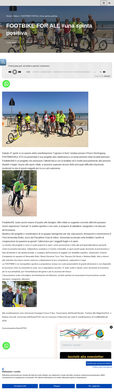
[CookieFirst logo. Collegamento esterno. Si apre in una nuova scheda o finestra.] (3, 369)
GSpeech (107, 76)
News (16, 16)
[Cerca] (109, 3)
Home (9, 16)
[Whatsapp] (6, 84)
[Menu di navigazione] (104, 3)
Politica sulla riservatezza (102, 367)
